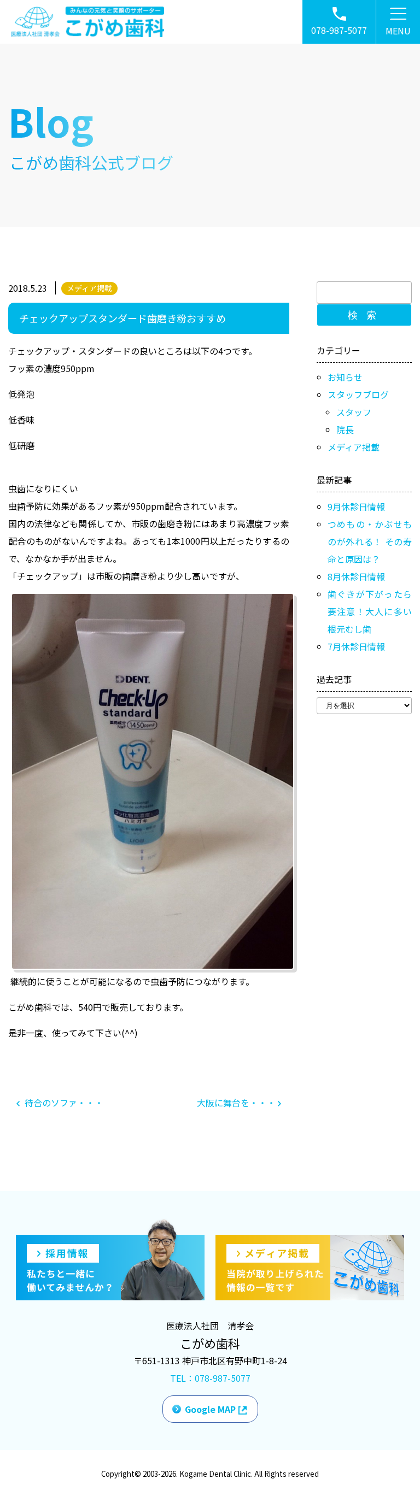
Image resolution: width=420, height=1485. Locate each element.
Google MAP (210, 1409)
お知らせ (345, 377)
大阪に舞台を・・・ (237, 1102)
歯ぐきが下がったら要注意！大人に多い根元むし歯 (370, 611)
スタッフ (353, 412)
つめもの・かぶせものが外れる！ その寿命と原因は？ (370, 541)
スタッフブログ (358, 394)
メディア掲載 (89, 287)
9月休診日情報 (356, 506)
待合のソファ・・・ (62, 1102)
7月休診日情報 (356, 646)
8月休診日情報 (356, 576)
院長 (345, 429)
